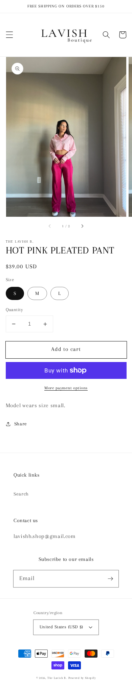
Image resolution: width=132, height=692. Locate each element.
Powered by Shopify (82, 678)
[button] (9, 35)
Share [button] (20, 424)
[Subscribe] (110, 578)
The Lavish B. (57, 678)
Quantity (14, 309)
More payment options (66, 388)
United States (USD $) (61, 626)
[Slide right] (81, 226)
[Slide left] (50, 226)
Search (21, 494)
